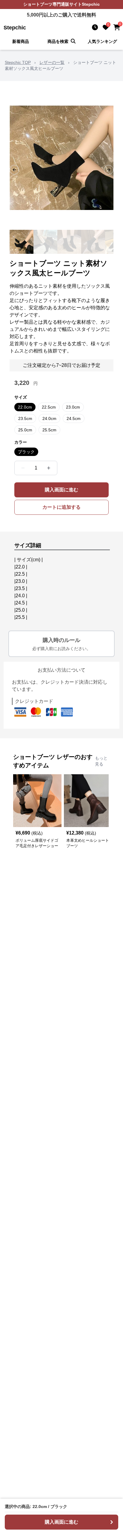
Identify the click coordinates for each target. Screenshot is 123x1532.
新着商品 (20, 41)
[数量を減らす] (23, 468)
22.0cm (25, 407)
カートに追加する (61, 507)
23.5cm (25, 418)
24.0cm (49, 418)
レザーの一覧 (51, 62)
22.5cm (49, 407)
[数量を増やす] (49, 468)
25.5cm (49, 429)
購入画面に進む (61, 489)
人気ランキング (102, 41)
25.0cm (25, 429)
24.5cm (74, 418)
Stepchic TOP (18, 62)
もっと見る (101, 761)
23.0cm (73, 407)
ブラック (26, 451)
